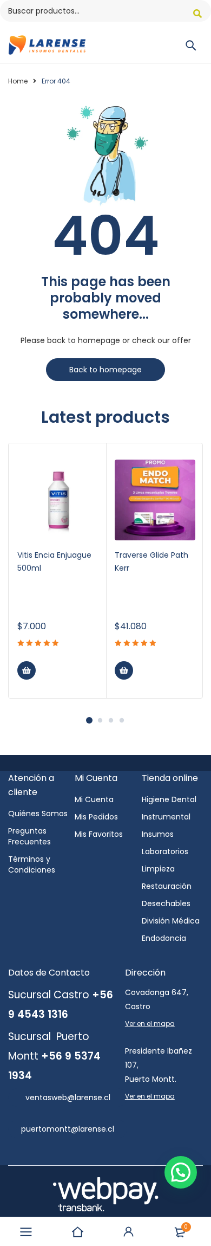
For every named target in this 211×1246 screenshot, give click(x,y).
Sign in (129, 1232)
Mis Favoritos (99, 834)
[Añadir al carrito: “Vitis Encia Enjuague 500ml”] (26, 670)
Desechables (166, 903)
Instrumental (166, 816)
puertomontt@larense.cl (67, 1129)
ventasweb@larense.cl (67, 1097)
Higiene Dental (169, 799)
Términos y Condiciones (31, 864)
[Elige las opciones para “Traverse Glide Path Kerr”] (124, 670)
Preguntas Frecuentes (29, 836)
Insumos (158, 834)
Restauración (167, 886)
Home (18, 81)
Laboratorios (165, 851)
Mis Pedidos (96, 816)
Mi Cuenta (94, 799)
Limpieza (158, 868)
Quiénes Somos (38, 813)
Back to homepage (105, 369)
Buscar (197, 13)
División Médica (171, 920)
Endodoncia (164, 938)
